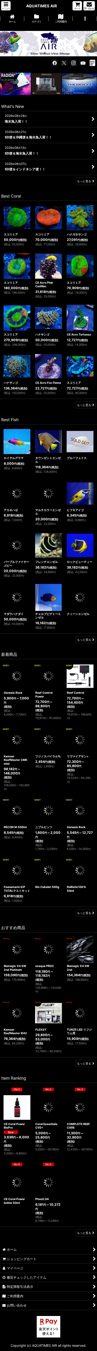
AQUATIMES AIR (41, 6)
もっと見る (84, 181)
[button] (6, 5)
